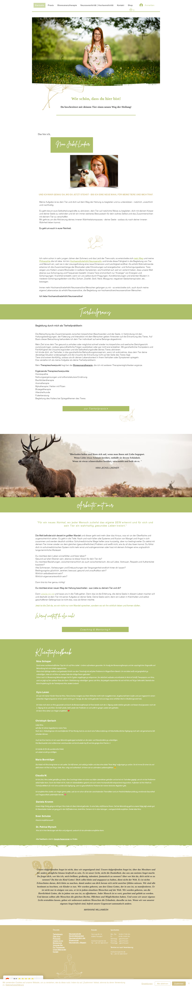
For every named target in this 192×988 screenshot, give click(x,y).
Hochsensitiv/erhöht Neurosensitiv (86, 261)
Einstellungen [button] (147, 983)
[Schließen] (188, 983)
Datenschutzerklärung (15, 984)
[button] (132, 9)
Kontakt (55, 952)
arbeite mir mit (47, 593)
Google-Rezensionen (62, 839)
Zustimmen (179, 983)
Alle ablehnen (162, 983)
